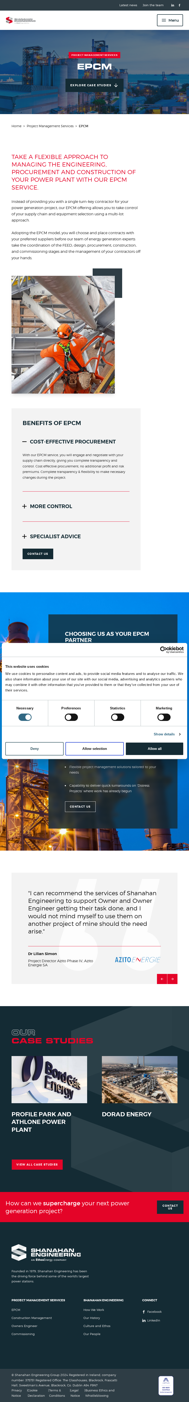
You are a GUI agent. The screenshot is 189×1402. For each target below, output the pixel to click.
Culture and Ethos (96, 1326)
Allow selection (94, 749)
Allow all (155, 749)
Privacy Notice (17, 1393)
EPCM (16, 1310)
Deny (34, 749)
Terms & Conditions (57, 1393)
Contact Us (170, 1207)
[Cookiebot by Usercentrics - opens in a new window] (163, 649)
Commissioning (23, 1334)
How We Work (93, 1310)
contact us (37, 554)
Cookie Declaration (36, 1393)
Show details (164, 734)
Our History (91, 1318)
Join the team (153, 5)
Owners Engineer (24, 1326)
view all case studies (37, 1164)
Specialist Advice (55, 536)
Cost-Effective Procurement (73, 441)
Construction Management (32, 1318)
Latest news (128, 5)
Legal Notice (75, 1393)
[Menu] (170, 20)
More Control (51, 506)
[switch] (71, 717)
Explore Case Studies (90, 85)
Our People (91, 1334)
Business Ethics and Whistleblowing (100, 1393)
